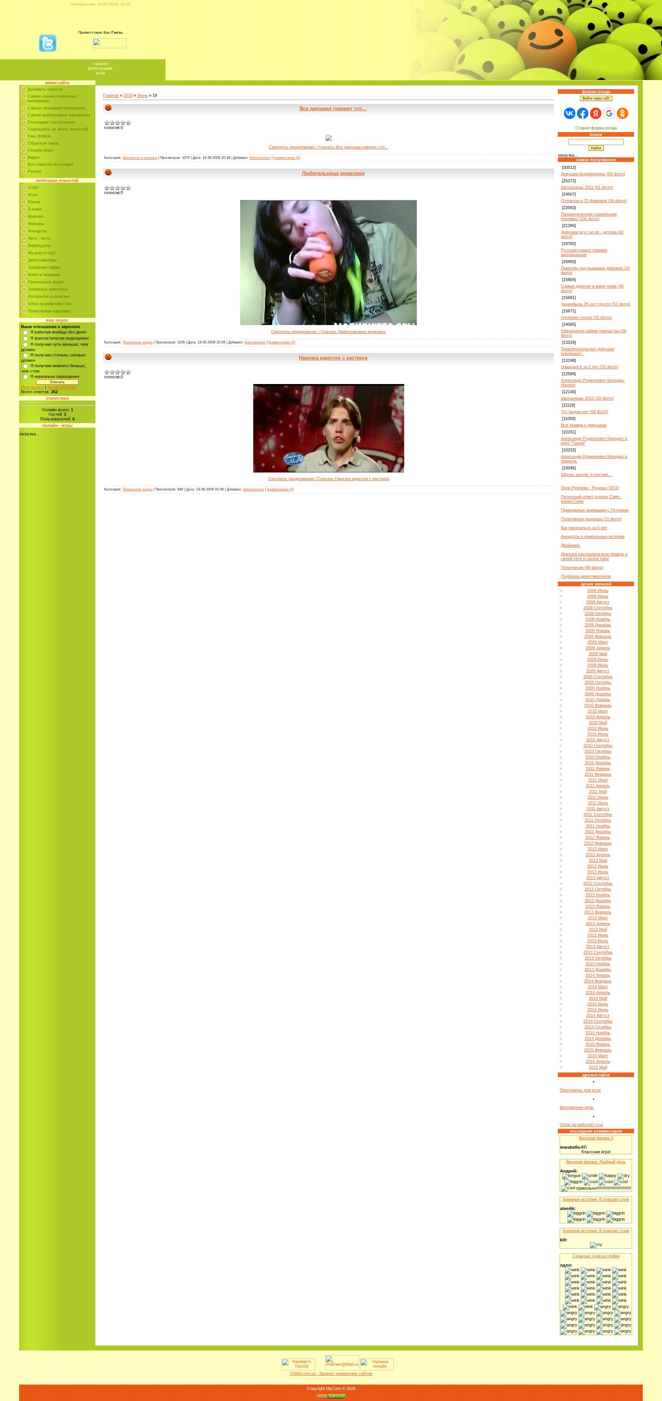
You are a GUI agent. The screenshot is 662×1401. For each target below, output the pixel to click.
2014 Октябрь (598, 1027)
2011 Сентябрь (597, 814)
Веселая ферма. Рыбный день (596, 1161)
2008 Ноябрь (597, 619)
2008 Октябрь (598, 613)
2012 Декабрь (598, 900)
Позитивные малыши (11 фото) (591, 519)
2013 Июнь (597, 935)
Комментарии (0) (287, 158)
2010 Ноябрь (597, 757)
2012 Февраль (597, 843)
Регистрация (100, 68)
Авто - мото (39, 238)
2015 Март (598, 1055)
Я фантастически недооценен (59, 338)
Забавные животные (48, 289)
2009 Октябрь (598, 682)
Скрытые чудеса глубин (596, 1256)
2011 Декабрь (598, 831)
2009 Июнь (597, 659)
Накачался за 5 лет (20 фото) (589, 367)
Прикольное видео (46, 282)
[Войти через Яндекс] (595, 113)
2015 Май (598, 1067)
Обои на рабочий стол (49, 303)
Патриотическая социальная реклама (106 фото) (589, 216)
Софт (33, 187)
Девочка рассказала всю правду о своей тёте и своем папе (594, 556)
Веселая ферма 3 (596, 1138)
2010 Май (598, 722)
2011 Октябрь (598, 820)
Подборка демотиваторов (586, 576)
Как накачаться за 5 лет (584, 527)
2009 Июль (597, 665)
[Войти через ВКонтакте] (569, 113)
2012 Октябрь (598, 889)
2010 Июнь (597, 728)
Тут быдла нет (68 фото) (584, 411)
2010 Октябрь (598, 751)
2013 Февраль (597, 912)
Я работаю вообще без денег (58, 332)
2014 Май (598, 998)
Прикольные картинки (49, 311)
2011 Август (598, 808)
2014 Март (598, 986)
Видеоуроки (39, 245)
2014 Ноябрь (597, 1032)
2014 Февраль (597, 981)
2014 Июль (597, 1009)
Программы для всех (580, 1090)
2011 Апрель (598, 785)
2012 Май (598, 860)
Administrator (259, 158)
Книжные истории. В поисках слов (596, 1199)
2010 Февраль (597, 705)
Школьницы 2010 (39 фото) (587, 398)
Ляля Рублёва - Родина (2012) (590, 488)
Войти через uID (596, 98)
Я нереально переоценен (54, 376)
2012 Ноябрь (597, 895)
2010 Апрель (598, 716)
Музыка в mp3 (42, 252)
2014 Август (598, 1015)
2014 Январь (597, 975)
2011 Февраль (598, 774)
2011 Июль (598, 803)
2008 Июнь (597, 590)
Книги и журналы (44, 274)
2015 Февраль (597, 1050)
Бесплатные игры (577, 1107)
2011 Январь (598, 768)
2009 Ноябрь (597, 688)
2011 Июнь (598, 797)
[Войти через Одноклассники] (622, 113)
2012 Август (598, 877)
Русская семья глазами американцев (584, 252)
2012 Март (598, 849)
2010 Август (598, 739)
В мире (35, 209)
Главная (100, 63)
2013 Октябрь (598, 958)
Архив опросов (61, 387)
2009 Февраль (597, 636)
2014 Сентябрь (598, 1021)
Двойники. (570, 545)
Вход (100, 72)
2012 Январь (597, 837)
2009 (128, 95)
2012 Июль (597, 872)
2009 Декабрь (598, 694)
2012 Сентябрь (598, 883)
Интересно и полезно (48, 296)
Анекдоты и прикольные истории (592, 536)
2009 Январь (597, 630)
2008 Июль (597, 596)
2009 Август (598, 671)
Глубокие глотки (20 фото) (586, 317)
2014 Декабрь (598, 1038)
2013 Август (598, 946)
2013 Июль (597, 940)
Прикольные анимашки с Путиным (595, 510)
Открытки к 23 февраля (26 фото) (594, 200)
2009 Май (598, 653)
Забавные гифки (44, 267)
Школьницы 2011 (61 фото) (587, 187)
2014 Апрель (598, 992)
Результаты (32, 387)
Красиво (36, 216)
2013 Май (598, 929)
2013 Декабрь (598, 969)
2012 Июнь (597, 866)
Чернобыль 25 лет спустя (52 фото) (596, 304)
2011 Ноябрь (598, 826)
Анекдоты (37, 231)
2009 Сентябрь (598, 676)
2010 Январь (597, 699)
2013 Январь (597, 906)
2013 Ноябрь (597, 963)
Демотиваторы (42, 260)
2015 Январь (597, 1044)
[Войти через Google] (609, 113)
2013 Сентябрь (598, 952)
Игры (33, 194)
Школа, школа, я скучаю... (586, 474)
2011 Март (598, 780)
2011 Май (598, 791)
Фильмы (36, 223)
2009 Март (598, 642)
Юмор (34, 201)
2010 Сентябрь (598, 745)
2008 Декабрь (598, 625)
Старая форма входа (596, 128)
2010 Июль (597, 734)
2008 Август (598, 602)
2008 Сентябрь (598, 607)
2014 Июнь (597, 1004)
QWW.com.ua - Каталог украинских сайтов (331, 1373)
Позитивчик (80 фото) (582, 567)
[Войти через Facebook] (582, 113)
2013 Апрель (598, 923)
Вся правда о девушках (584, 425)
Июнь (142, 95)
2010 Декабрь (598, 762)
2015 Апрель (598, 1061)
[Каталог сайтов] (319, 1369)
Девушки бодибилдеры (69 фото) (593, 174)
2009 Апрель (598, 648)
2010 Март (598, 711)
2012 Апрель (598, 854)
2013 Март (598, 917)
